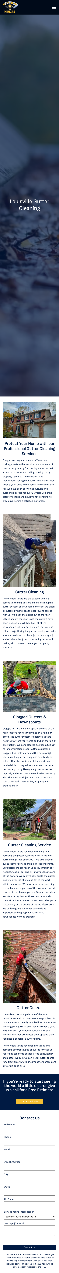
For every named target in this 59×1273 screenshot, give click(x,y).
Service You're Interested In (19, 1211)
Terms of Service (13, 1257)
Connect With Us (32, 1101)
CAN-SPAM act (40, 1260)
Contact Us (29, 1247)
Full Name (9, 1124)
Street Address (12, 1162)
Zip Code (9, 1199)
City (6, 1174)
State (7, 1186)
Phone (7, 1137)
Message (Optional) (14, 1223)
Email (7, 1149)
